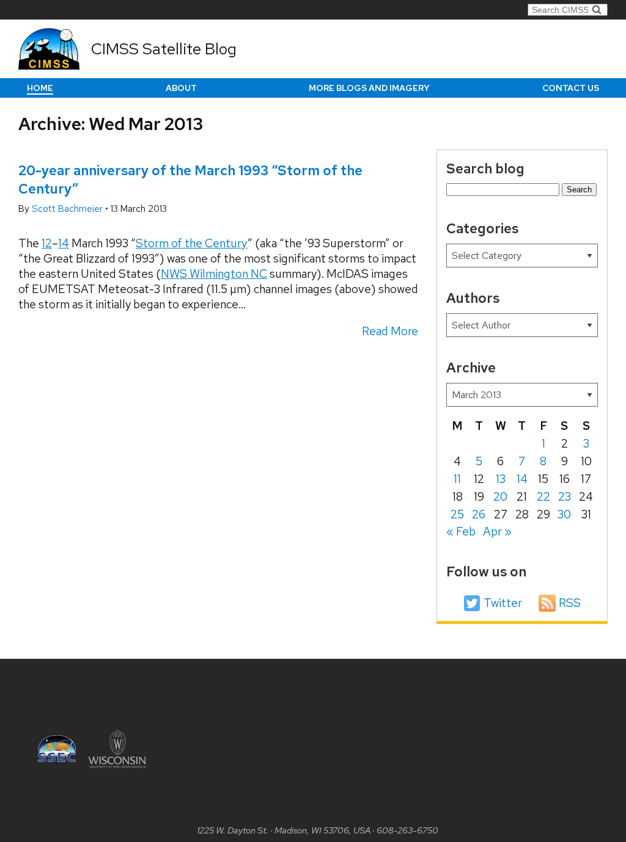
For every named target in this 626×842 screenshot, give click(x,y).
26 (478, 514)
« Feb (461, 531)
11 (457, 479)
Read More (390, 331)
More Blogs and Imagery (369, 87)
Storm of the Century (192, 243)
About (181, 87)
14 (63, 243)
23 (564, 496)
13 (501, 479)
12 (47, 243)
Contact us (570, 87)
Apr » (497, 531)
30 (564, 514)
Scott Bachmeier (68, 209)
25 (457, 514)
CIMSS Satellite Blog (164, 48)
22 (543, 496)
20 (500, 496)
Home (40, 87)
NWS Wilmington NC (214, 273)
